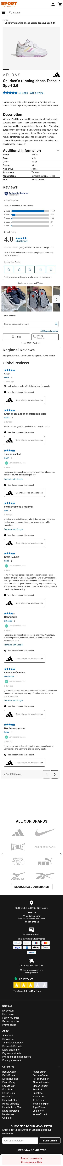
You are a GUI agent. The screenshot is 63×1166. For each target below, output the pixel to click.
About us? (7, 1035)
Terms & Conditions (12, 1042)
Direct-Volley (9, 1082)
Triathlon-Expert (41, 1103)
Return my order (10, 1021)
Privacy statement (11, 1060)
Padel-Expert (39, 1071)
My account (8, 1010)
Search (17, 12)
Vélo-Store (38, 1110)
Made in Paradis (10, 1110)
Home (5, 19)
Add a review (36, 92)
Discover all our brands (31, 887)
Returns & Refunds (12, 1046)
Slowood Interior (41, 1082)
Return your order (31, 972)
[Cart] (60, 4)
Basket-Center (9, 1071)
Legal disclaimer (10, 1049)
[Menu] (3, 12)
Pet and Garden (41, 1078)
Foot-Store (7, 1089)
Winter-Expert (40, 1114)
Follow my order (10, 1017)
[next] (61, 854)
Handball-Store (10, 1100)
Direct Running (10, 1078)
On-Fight (6, 1117)
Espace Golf (8, 1085)
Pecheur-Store (40, 1075)
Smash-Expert (40, 1085)
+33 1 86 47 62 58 (31, 921)
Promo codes (9, 1024)
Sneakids (37, 1093)
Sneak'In (37, 1089)
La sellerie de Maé (12, 1107)
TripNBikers (39, 1107)
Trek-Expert (39, 1100)
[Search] (10, 12)
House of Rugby (10, 1103)
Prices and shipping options (16, 1056)
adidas (12, 74)
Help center (8, 1014)
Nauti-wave (8, 1114)
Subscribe (50, 1140)
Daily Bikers (8, 1075)
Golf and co (8, 1096)
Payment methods (11, 1053)
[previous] (2, 854)
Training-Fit (39, 1096)
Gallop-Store (9, 1093)
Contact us (31, 912)
